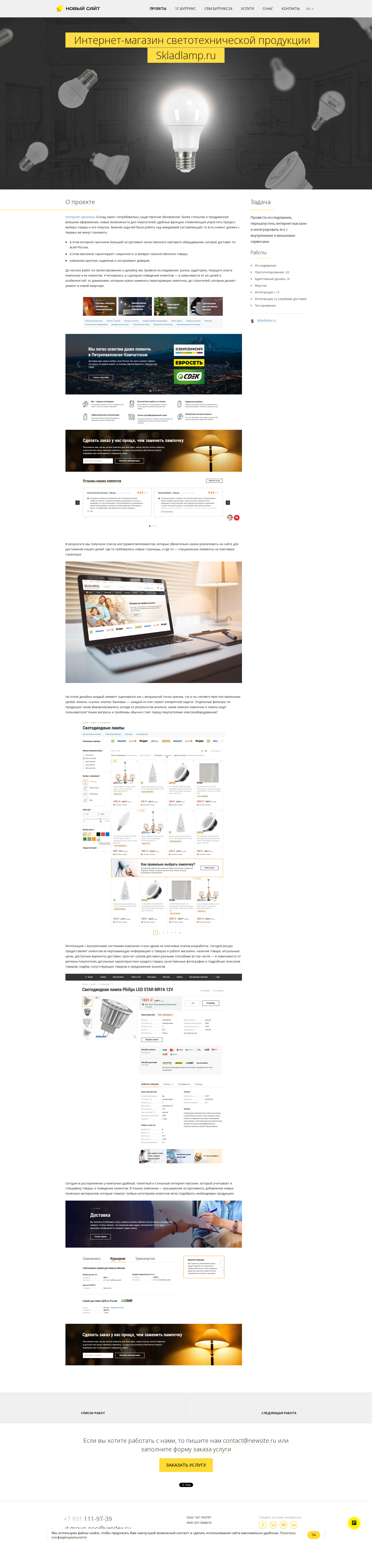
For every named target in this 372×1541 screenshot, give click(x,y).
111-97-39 (88, 1519)
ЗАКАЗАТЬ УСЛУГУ (186, 1465)
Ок (314, 1535)
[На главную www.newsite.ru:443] (78, 8)
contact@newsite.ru (249, 1440)
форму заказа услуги (202, 1449)
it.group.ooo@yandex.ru (98, 1528)
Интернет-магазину (80, 217)
